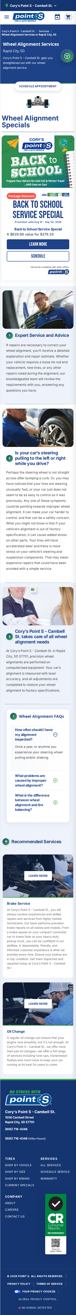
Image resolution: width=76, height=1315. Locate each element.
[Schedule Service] (57, 17)
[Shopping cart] (68, 17)
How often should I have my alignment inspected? (34, 734)
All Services (51, 1165)
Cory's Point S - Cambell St (18, 31)
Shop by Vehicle (18, 1165)
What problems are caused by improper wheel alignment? (30, 780)
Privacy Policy (18, 1283)
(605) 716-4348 (16, 1129)
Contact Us (15, 1216)
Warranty (49, 1178)
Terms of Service (49, 1283)
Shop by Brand (17, 1178)
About (10, 1203)
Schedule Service (55, 1171)
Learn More (40, 876)
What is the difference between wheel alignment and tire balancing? (32, 802)
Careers (12, 1209)
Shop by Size (15, 1171)
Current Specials (19, 1185)
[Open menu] (7, 17)
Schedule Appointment (38, 86)
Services (44, 31)
